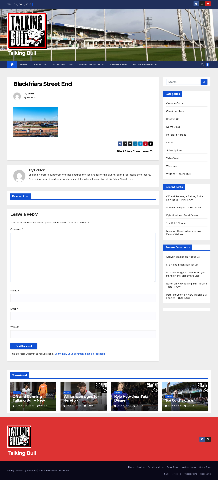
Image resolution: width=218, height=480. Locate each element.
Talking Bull (21, 53)
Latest (169, 142)
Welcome (171, 166)
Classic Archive (175, 111)
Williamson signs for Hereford (183, 207)
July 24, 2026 (74, 406)
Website (14, 326)
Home (23, 64)
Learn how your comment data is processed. (80, 353)
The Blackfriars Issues (186, 264)
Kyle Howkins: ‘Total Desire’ (182, 215)
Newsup (50, 470)
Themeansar (63, 470)
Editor (31, 93)
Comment (16, 229)
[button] (202, 64)
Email (14, 308)
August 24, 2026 (25, 406)
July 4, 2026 (124, 406)
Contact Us (172, 119)
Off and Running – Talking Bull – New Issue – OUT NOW (29, 400)
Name (14, 290)
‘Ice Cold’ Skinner (176, 223)
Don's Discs (173, 126)
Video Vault (172, 158)
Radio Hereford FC (145, 64)
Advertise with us (91, 64)
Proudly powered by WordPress (22, 470)
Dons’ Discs (172, 467)
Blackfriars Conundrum (132, 151)
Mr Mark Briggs (175, 272)
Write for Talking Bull (178, 173)
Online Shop (118, 64)
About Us (40, 64)
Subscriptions (63, 64)
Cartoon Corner (175, 103)
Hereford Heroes (176, 134)
